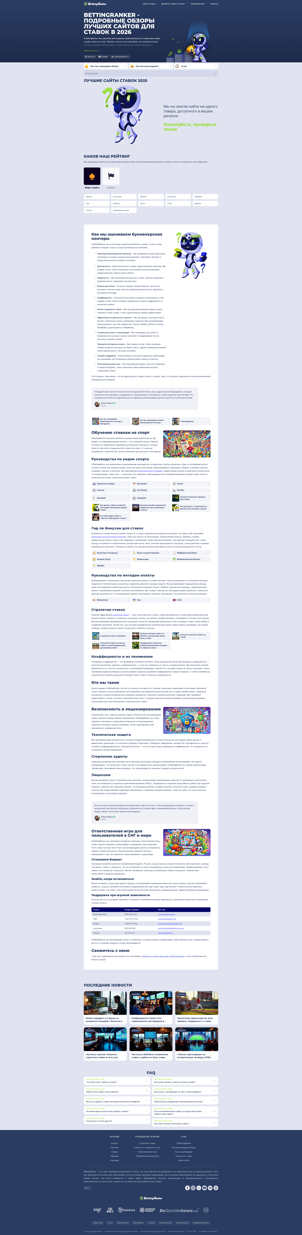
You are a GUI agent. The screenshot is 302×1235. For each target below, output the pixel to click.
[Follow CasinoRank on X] (198, 1188)
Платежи (114, 1147)
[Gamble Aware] (179, 1210)
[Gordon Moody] (147, 1210)
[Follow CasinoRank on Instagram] (193, 1188)
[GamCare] (127, 1210)
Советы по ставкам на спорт (147, 1147)
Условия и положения (208, 1231)
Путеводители (197, 3)
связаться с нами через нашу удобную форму (163, 956)
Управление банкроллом (147, 1156)
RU (86, 1188)
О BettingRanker (183, 1143)
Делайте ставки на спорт (173, 3)
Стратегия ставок (147, 1143)
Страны (114, 1151)
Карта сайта (183, 1160)
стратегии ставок (121, 615)
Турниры (115, 1156)
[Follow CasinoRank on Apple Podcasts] (215, 1188)
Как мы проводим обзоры (184, 1147)
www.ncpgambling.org (167, 919)
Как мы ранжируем (184, 1151)
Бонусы (114, 1143)
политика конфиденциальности (153, 1231)
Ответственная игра (147, 1151)
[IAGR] (98, 1210)
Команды (114, 1160)
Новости (214, 3)
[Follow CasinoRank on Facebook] (187, 1188)
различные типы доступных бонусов (108, 537)
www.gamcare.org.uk (166, 914)
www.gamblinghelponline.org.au (171, 928)
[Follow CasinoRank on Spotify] (210, 1188)
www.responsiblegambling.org (170, 924)
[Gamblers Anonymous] (110, 1210)
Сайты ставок (149, 3)
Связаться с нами (184, 1156)
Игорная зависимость (94, 1231)
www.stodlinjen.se (165, 933)
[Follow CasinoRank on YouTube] (204, 1188)
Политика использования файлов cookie (121, 1231)
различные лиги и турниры (150, 471)
